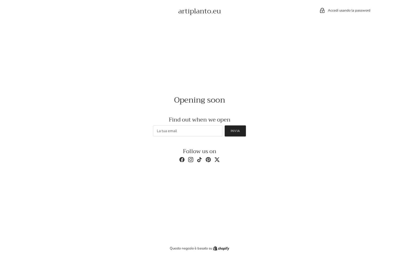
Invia (235, 131)
